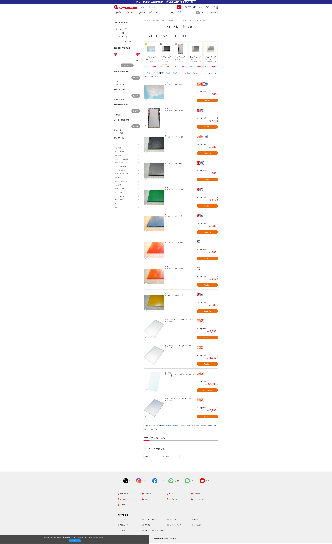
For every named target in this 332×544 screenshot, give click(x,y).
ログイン (204, 13)
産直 (116, 207)
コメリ (146, 456)
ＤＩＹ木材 (121, 33)
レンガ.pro (172, 519)
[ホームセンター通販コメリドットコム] (125, 8)
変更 (198, 13)
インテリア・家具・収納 (121, 174)
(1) (168, 64)
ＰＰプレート (123, 37)
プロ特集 (123, 530)
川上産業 (166, 456)
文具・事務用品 (119, 199)
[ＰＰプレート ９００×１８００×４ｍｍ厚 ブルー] (154, 223)
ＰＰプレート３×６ (126, 41)
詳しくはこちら (190, 2)
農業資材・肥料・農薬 (121, 162)
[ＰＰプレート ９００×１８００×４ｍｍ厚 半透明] (154, 91)
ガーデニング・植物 (120, 166)
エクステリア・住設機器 (121, 159)
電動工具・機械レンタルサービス (155, 530)
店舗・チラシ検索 (154, 12)
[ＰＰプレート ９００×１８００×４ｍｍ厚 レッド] (154, 250)
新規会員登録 (213, 13)
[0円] (115, 55)
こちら (94, 537)
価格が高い (175, 73)
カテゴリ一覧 (119, 12)
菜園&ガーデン (124, 525)
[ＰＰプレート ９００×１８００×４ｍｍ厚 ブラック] (154, 144)
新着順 (163, 73)
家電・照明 (118, 177)
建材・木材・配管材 (122, 29)
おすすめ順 (152, 73)
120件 (214, 73)
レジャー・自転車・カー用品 (122, 181)
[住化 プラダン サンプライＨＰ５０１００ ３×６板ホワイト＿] (154, 329)
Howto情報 (142, 12)
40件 (208, 73)
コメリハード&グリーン (176, 525)
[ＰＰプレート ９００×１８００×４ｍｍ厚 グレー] (154, 171)
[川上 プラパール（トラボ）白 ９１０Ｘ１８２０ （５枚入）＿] (154, 381)
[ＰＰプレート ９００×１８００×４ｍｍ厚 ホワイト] (154, 118)
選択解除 (136, 78)
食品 (116, 203)
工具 (116, 144)
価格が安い (169, 73)
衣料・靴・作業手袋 (120, 170)
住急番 (196, 519)
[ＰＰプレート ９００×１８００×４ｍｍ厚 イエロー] (154, 302)
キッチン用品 (118, 192)
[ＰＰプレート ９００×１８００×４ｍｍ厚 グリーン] (154, 197)
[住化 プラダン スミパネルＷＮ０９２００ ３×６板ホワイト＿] (154, 408)
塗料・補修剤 (118, 155)
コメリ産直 (123, 519)
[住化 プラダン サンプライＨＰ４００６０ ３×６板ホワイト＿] (154, 355)
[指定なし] (137, 55)
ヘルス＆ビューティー (121, 196)
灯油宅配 (147, 525)
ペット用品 (118, 185)
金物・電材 (118, 148)
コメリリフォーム (150, 519)
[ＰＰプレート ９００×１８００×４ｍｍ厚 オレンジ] (154, 276)
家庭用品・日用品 (119, 188)
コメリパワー (198, 525)
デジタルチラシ (131, 12)
